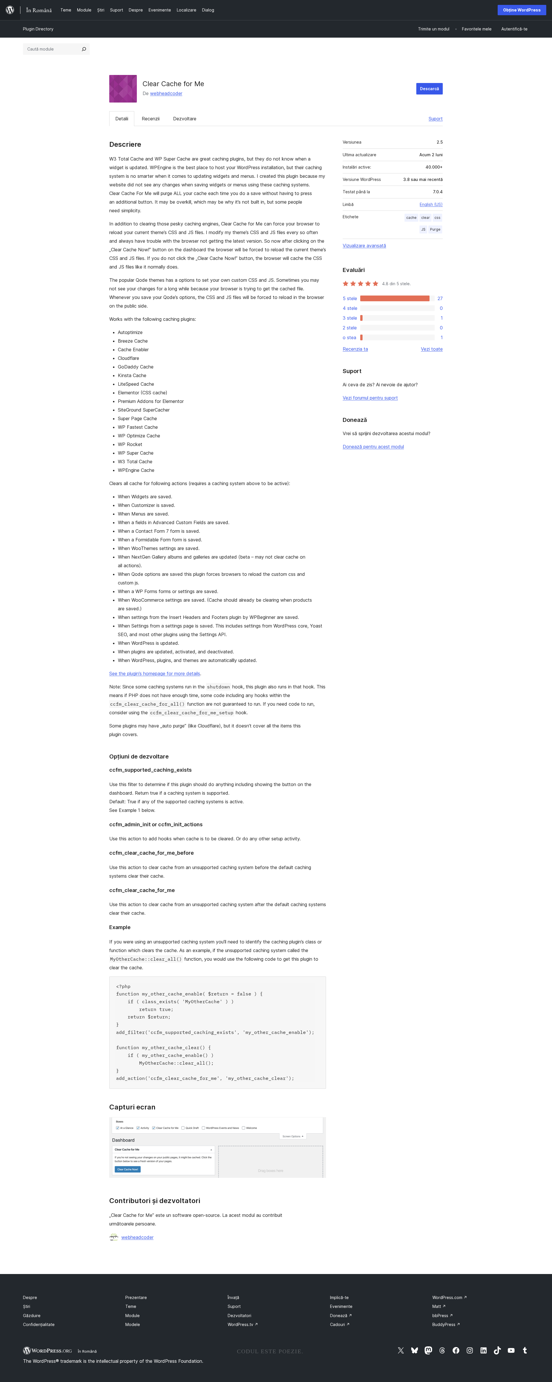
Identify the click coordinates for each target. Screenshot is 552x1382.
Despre (30, 1297)
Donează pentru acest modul (373, 446)
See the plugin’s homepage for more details (154, 673)
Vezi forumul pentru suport (370, 398)
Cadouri (340, 1324)
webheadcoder (166, 93)
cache (411, 217)
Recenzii (151, 118)
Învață (233, 1297)
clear (425, 217)
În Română (87, 1351)
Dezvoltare (184, 118)
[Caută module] (84, 49)
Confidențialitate (39, 1324)
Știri (26, 1306)
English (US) (431, 204)
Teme (130, 1306)
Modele (132, 1324)
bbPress (442, 1315)
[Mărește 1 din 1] (318, 1125)
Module (132, 1315)
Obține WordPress (522, 9)
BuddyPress (446, 1324)
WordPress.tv (243, 1324)
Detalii (121, 118)
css (437, 217)
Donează (341, 1315)
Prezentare (136, 1297)
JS (423, 229)
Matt (439, 1306)
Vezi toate (432, 349)
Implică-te (339, 1297)
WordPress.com (449, 1297)
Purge (435, 229)
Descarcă (429, 88)
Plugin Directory (38, 28)
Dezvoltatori (239, 1315)
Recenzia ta (355, 349)
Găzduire (32, 1315)
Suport (436, 118)
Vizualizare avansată (364, 245)
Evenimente (341, 1306)
